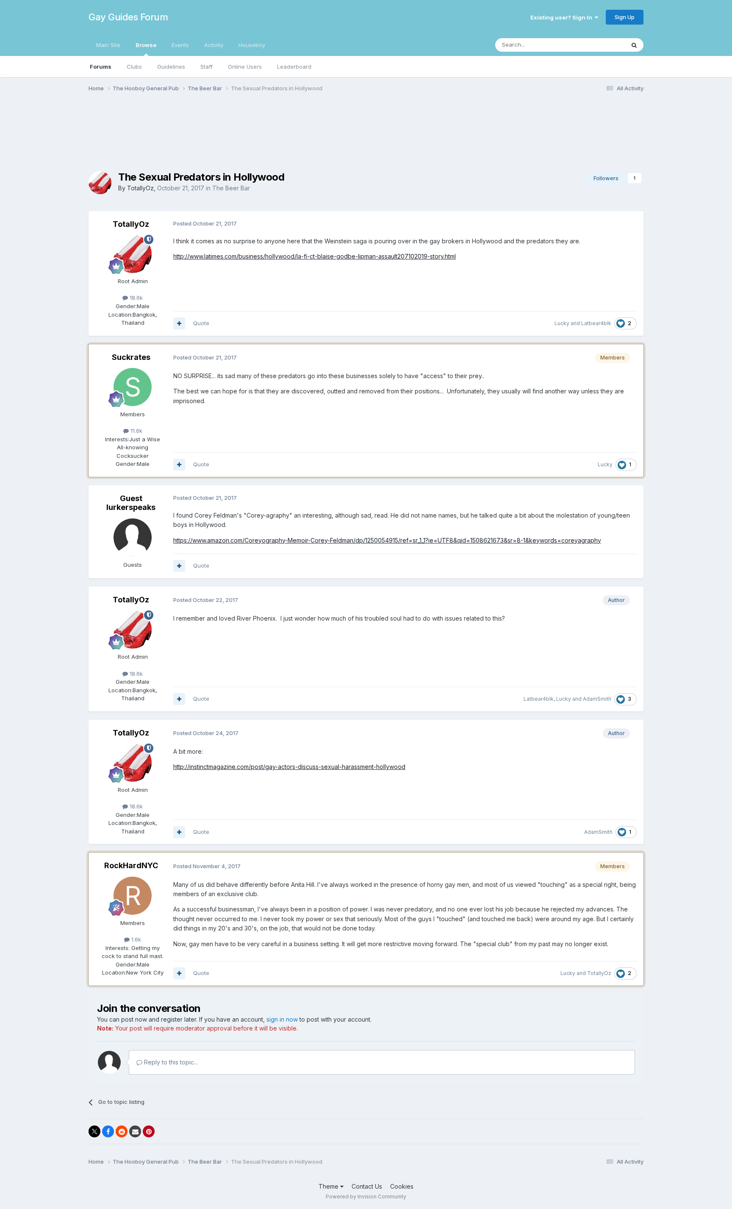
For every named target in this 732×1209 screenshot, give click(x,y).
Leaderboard (294, 66)
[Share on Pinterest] (149, 1131)
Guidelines (171, 66)
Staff (206, 66)
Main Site (108, 45)
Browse (146, 45)
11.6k (135, 430)
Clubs (134, 66)
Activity (213, 45)
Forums (100, 66)
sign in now (282, 1019)
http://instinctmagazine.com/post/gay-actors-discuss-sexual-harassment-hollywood (289, 766)
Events (180, 45)
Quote (201, 323)
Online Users (245, 66)
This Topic (600, 45)
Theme (329, 1186)
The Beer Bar (231, 188)
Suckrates (131, 357)
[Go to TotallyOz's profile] (100, 182)
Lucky (562, 323)
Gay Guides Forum (128, 16)
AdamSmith (597, 699)
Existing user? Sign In (562, 17)
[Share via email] (135, 1131)
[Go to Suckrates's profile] (133, 387)
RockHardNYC (131, 865)
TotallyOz (140, 188)
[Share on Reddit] (122, 1131)
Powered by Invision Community (366, 1196)
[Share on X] (94, 1131)
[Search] (634, 45)
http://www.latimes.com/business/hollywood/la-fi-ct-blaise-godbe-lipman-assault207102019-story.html (314, 256)
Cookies (401, 1186)
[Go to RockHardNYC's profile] (133, 896)
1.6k (135, 939)
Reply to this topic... (170, 1062)
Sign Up (625, 17)
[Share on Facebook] (108, 1131)
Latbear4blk (596, 323)
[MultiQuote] (179, 323)
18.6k (135, 297)
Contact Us (367, 1186)
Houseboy (251, 45)
